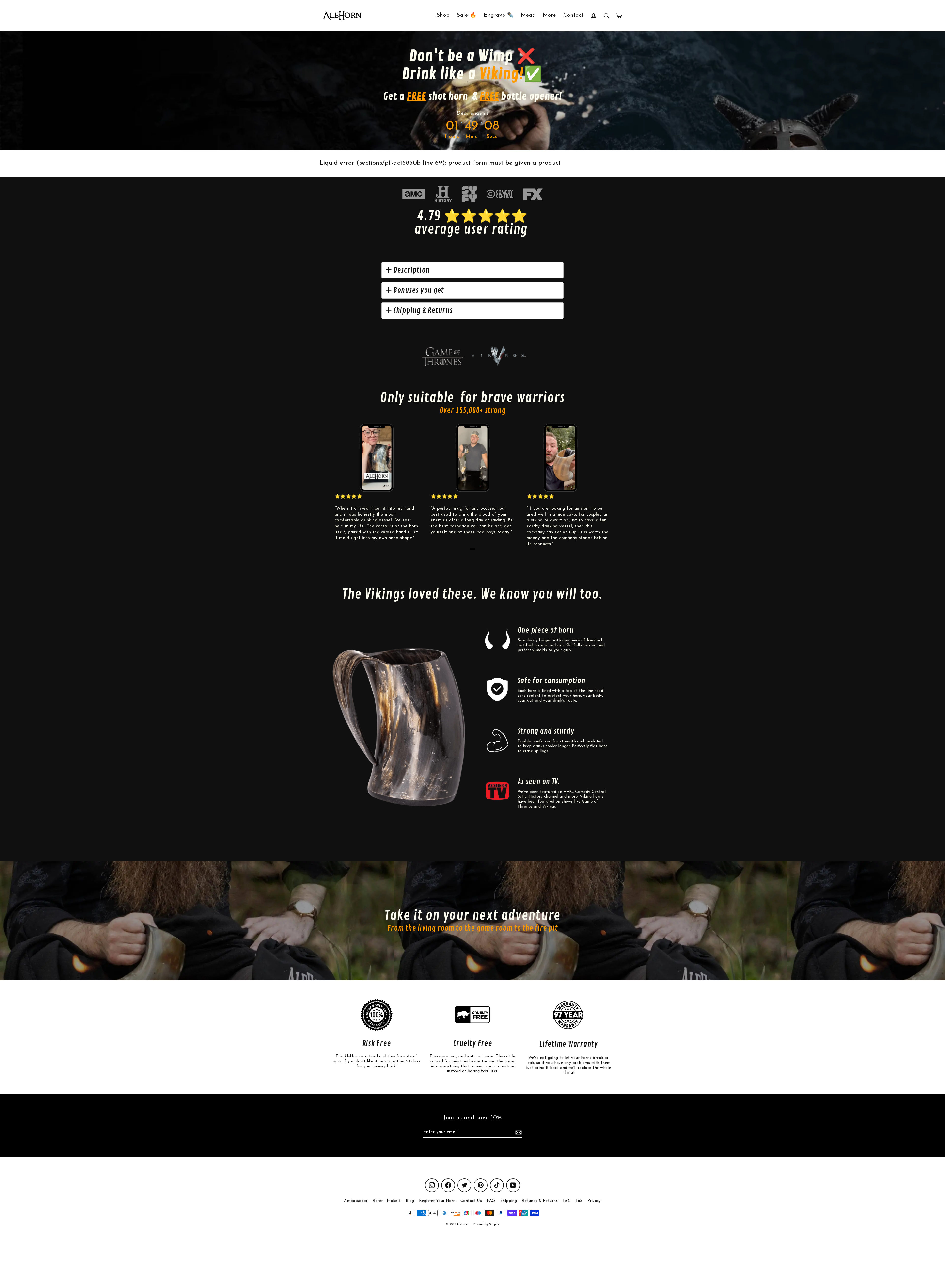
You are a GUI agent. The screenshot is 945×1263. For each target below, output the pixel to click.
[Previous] (342, 487)
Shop (443, 15)
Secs (492, 136)
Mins (471, 136)
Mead (528, 15)
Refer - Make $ (387, 1201)
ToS (579, 1201)
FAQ (491, 1201)
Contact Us (471, 1201)
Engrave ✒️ (499, 15)
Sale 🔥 (466, 15)
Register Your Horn (437, 1201)
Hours (452, 136)
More (549, 15)
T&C (567, 1201)
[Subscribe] (518, 1132)
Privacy (594, 1201)
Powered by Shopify (486, 1224)
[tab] (472, 549)
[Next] (603, 487)
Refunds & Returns (540, 1201)
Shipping (508, 1201)
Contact (573, 15)
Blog (410, 1201)
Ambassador (356, 1201)
